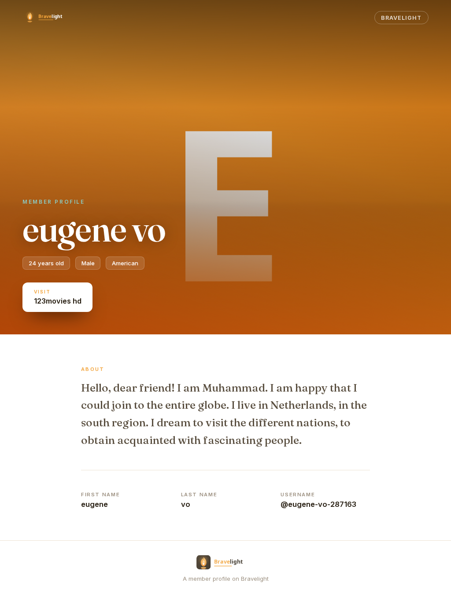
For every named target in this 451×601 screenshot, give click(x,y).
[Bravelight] (48, 18)
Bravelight (401, 18)
